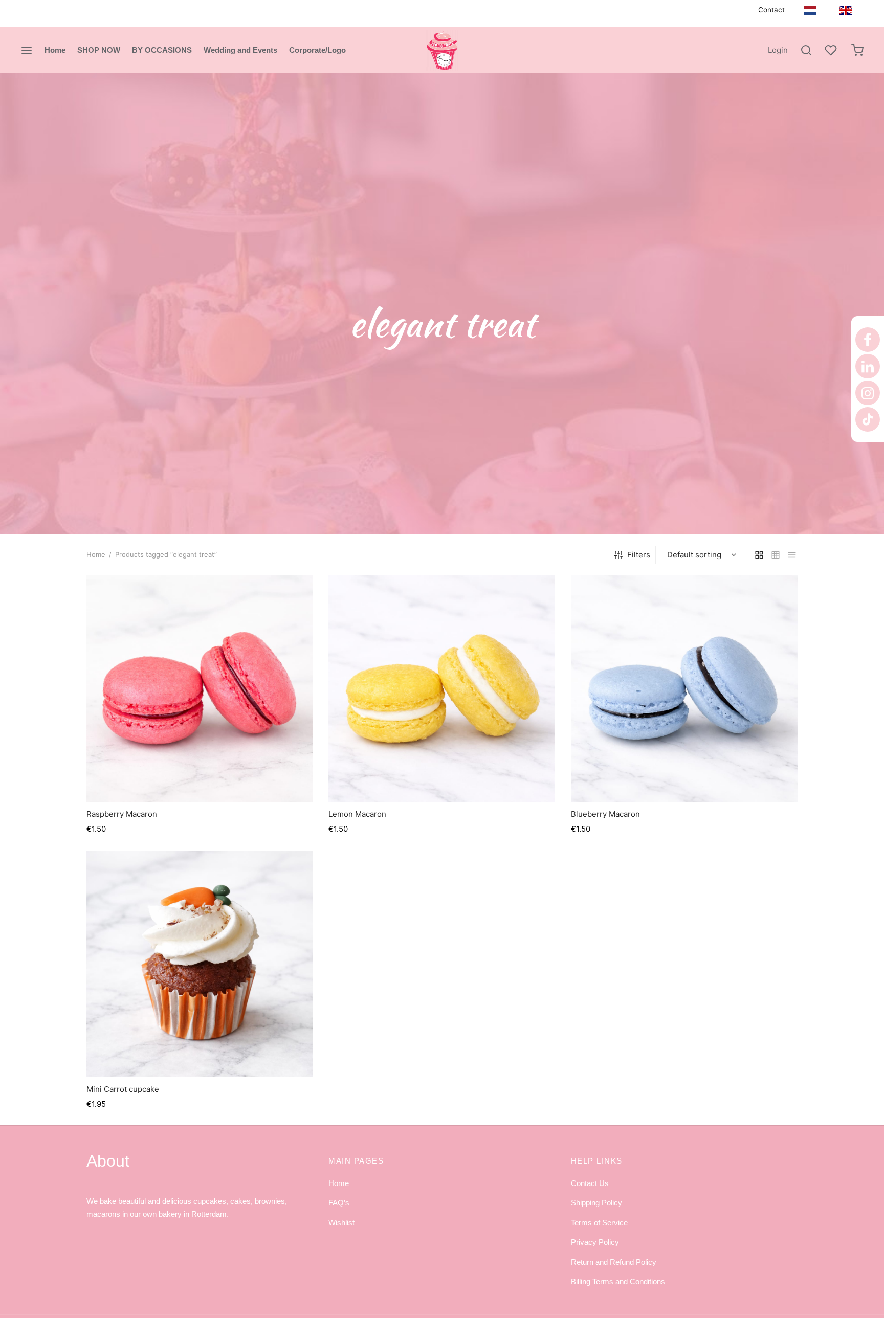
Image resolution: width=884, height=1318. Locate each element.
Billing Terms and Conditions (618, 1281)
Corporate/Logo (317, 50)
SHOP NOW (98, 50)
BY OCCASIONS (162, 50)
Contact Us (590, 1183)
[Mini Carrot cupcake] (199, 964)
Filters (638, 555)
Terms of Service (599, 1222)
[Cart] (857, 50)
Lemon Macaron (357, 814)
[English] (846, 10)
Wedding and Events (240, 50)
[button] (200, 778)
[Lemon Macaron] (441, 688)
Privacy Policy (595, 1242)
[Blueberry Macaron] (684, 688)
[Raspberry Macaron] (199, 688)
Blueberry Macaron (605, 814)
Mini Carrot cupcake (122, 1089)
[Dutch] (810, 10)
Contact (771, 10)
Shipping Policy (596, 1202)
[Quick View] (223, 778)
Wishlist (341, 1222)
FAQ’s (338, 1202)
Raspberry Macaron (121, 814)
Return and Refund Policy (613, 1262)
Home (55, 50)
